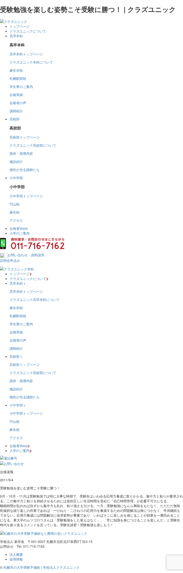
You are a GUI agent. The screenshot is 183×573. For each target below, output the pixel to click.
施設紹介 (16, 161)
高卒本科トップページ (26, 54)
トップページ (20, 26)
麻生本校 (16, 70)
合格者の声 (18, 102)
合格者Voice (19, 228)
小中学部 (16, 177)
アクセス (16, 220)
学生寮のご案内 (21, 86)
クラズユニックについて (28, 31)
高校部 (15, 119)
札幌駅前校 (18, 78)
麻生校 (15, 212)
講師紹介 (16, 110)
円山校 (15, 204)
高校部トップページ (25, 137)
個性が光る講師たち (25, 169)
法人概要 (16, 554)
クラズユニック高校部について (33, 145)
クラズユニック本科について (31, 62)
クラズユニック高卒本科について (35, 299)
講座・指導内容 (21, 153)
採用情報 (16, 559)
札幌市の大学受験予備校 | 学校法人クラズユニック (41, 567)
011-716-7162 (34, 546)
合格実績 (16, 94)
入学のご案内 (20, 233)
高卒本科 (16, 35)
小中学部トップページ (26, 195)
